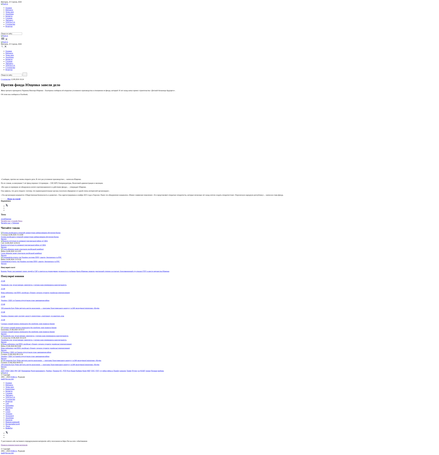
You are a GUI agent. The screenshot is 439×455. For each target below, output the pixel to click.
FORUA (14, 377)
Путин (134, 371)
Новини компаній (12, 422)
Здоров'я (8, 414)
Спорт (7, 412)
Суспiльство (10, 24)
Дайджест (9, 20)
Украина (56, 371)
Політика (9, 408)
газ (139, 371)
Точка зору (9, 12)
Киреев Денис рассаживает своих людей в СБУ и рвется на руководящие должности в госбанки (38, 271)
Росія (33, 371)
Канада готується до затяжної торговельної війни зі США (23, 245)
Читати (4, 239)
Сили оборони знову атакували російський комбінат (21, 253)
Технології (9, 416)
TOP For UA (10, 22)
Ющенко (7, 219)
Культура (8, 26)
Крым (73, 371)
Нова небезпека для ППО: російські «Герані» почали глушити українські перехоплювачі (35, 348)
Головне (8, 8)
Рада (68, 371)
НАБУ (142, 371)
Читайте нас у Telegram (10, 223)
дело (2, 219)
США (12, 371)
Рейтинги (9, 10)
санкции (122, 371)
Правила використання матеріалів (14, 445)
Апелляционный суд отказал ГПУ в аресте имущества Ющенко (144, 271)
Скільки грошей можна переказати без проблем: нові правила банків (28, 332)
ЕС (61, 371)
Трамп (129, 371)
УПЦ (7, 371)
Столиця (8, 18)
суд (101, 371)
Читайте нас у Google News (11, 221)
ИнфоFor (8, 428)
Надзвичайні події (12, 424)
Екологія (8, 420)
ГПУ (97, 371)
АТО (3, 371)
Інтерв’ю (8, 16)
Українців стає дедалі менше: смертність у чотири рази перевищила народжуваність (34, 340)
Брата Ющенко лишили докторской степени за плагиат (98, 271)
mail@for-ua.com (7, 379)
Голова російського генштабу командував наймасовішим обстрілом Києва (30, 237)
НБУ (89, 371)
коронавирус (40, 371)
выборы (161, 371)
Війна (7, 410)
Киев (85, 371)
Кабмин (79, 371)
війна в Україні (113, 371)
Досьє (7, 426)
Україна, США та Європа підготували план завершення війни (25, 356)
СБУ (19, 371)
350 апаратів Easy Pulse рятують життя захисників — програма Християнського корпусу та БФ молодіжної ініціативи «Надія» (50, 365)
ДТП (64, 371)
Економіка (9, 405)
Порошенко (25, 371)
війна (105, 371)
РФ (16, 371)
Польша (154, 371)
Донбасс (49, 371)
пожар (148, 371)
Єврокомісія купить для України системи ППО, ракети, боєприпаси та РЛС (30, 261)
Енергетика (10, 389)
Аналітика (9, 14)
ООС (93, 371)
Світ (7, 403)
